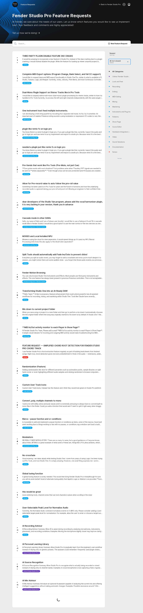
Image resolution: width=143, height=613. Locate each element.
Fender (119, 158)
